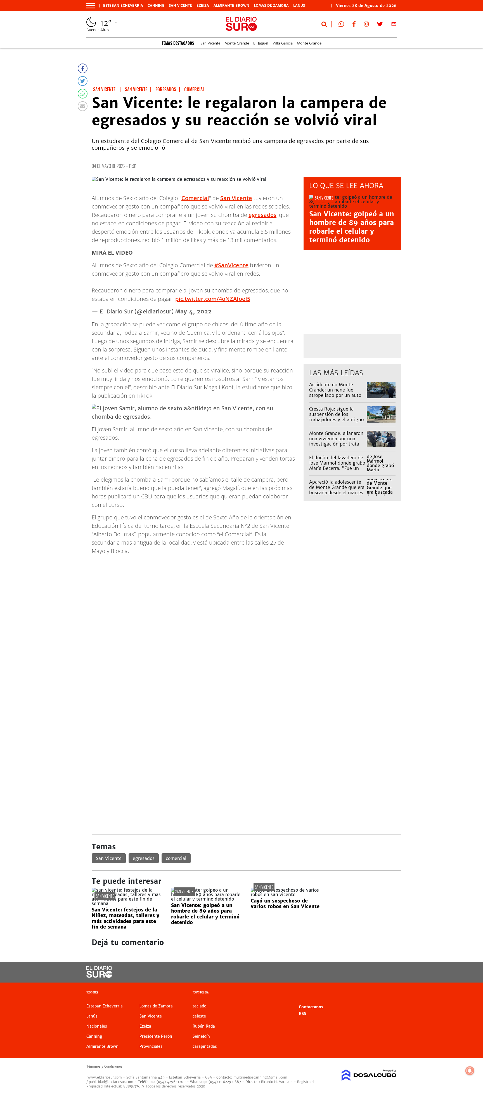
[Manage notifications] (469, 1070)
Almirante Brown (231, 5)
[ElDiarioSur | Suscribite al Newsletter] (394, 25)
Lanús (299, 5)
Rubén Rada (204, 1026)
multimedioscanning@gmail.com (260, 1077)
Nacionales (96, 1026)
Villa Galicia (283, 43)
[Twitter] (82, 81)
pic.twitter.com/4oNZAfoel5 (212, 299)
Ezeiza (202, 5)
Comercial (195, 198)
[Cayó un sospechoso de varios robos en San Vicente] (286, 894)
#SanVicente (231, 265)
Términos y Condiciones (104, 1066)
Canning (156, 5)
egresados (262, 215)
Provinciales (150, 1046)
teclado (199, 1006)
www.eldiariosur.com (104, 1077)
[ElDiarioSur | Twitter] (380, 25)
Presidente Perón (155, 1036)
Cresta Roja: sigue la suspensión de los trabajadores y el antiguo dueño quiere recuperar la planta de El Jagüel (337, 419)
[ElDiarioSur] (99, 976)
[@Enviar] (82, 106)
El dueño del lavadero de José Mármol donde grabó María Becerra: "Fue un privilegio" (337, 466)
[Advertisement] (246, 598)
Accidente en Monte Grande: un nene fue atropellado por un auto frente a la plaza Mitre (335, 393)
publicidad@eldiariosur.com (111, 1082)
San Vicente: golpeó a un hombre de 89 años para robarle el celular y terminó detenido (351, 227)
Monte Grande (236, 43)
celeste (199, 1016)
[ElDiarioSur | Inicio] (390, 993)
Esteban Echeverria (123, 5)
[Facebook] (82, 68)
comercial (176, 858)
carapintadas (205, 1046)
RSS (302, 1013)
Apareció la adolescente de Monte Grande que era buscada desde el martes (336, 487)
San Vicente (180, 5)
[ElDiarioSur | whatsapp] (341, 25)
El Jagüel (260, 43)
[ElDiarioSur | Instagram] (366, 25)
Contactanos (311, 1006)
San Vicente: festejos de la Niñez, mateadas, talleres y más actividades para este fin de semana (125, 918)
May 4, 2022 (193, 311)
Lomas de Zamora (271, 5)
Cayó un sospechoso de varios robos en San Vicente (285, 904)
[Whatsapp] (82, 94)
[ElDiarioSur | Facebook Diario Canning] (353, 25)
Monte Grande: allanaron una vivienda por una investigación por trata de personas (336, 441)
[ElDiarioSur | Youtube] (358, 972)
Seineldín (201, 1036)
